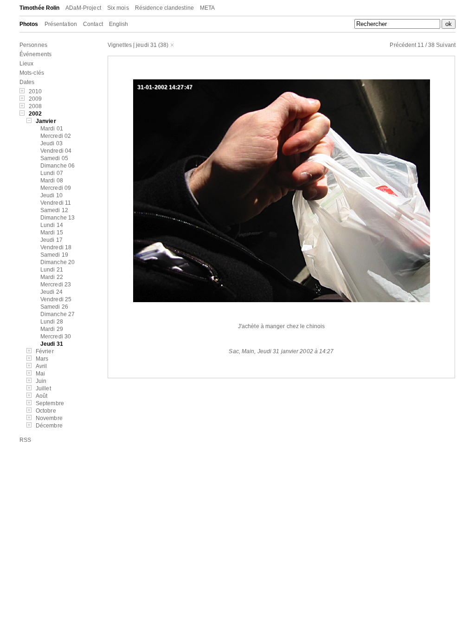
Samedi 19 (54, 255)
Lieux (26, 63)
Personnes (33, 45)
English (118, 24)
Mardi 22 (51, 277)
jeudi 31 (146, 45)
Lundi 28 (51, 321)
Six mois (118, 8)
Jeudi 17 (51, 240)
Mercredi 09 (55, 188)
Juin (41, 381)
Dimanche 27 (57, 314)
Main (248, 351)
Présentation (61, 24)
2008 (35, 106)
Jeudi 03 (51, 143)
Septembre (50, 403)
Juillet (43, 388)
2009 (35, 99)
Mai (40, 373)
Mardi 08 (51, 180)
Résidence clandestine (164, 8)
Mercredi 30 (55, 336)
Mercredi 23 (55, 284)
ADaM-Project (83, 8)
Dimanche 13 (57, 217)
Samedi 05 (54, 158)
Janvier (46, 121)
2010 (35, 91)
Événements (35, 54)
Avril (41, 366)
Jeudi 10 (51, 195)
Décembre (49, 425)
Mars (42, 359)
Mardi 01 (51, 128)
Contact (93, 24)
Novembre (49, 418)
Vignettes (120, 45)
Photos (29, 24)
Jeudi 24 (51, 292)
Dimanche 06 (57, 165)
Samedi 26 (54, 307)
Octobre (46, 411)
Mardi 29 (51, 329)
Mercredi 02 (55, 136)
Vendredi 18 (55, 247)
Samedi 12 (54, 210)
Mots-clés (31, 73)
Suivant (446, 45)
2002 (35, 113)
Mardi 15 (51, 232)
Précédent (403, 45)
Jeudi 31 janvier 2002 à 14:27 (295, 351)
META (207, 8)
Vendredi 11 (55, 203)
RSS (25, 440)
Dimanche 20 (57, 262)
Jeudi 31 (51, 344)
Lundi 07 (51, 173)
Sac (233, 351)
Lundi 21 (51, 269)
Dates (27, 82)
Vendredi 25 (55, 299)
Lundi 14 (51, 225)
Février (45, 351)
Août (41, 396)
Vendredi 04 (55, 151)
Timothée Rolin (39, 8)
